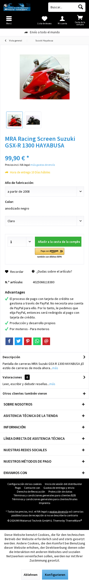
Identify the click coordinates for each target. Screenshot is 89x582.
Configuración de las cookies (24, 484)
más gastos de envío (42, 164)
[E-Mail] (46, 341)
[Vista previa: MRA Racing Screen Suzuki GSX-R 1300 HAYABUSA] (14, 120)
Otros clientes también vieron (25, 393)
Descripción (11, 357)
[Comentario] (44, 151)
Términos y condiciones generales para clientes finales (44, 499)
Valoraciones (12, 377)
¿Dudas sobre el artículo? (54, 271)
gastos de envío (58, 511)
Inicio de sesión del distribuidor (63, 484)
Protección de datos (60, 491)
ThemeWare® (74, 520)
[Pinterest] (28, 341)
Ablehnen (30, 574)
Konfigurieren (55, 574)
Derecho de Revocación (31, 491)
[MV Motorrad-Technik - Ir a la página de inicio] (22, 7)
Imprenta (44, 503)
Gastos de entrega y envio (58, 487)
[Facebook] (9, 341)
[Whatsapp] (37, 341)
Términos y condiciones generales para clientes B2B (45, 495)
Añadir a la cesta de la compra (59, 242)
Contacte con (32, 487)
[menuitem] (80, 20)
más (55, 368)
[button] (49, 253)
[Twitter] (18, 341)
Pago (18, 487)
